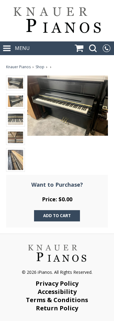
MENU (22, 48)
